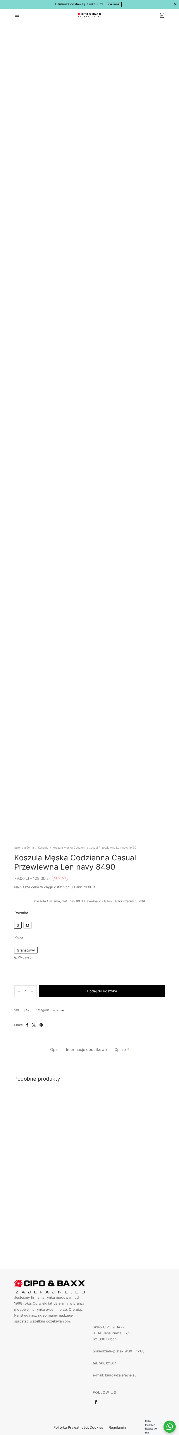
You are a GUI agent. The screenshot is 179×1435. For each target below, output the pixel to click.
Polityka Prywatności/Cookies (78, 1427)
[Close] (175, 4)
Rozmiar (21, 913)
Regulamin (117, 1427)
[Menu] (16, 15)
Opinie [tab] (121, 1049)
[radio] (18, 925)
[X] (34, 1025)
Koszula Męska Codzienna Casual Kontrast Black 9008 (142, 1156)
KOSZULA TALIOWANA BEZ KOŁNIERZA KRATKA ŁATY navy (89, 1148)
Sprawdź (113, 4)
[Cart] (162, 15)
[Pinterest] (41, 1025)
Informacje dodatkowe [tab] (86, 1049)
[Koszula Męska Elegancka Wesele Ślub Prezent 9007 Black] (37, 1201)
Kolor (19, 938)
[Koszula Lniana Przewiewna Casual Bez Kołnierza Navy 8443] (37, 1126)
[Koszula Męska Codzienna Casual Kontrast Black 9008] (142, 1126)
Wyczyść (24, 957)
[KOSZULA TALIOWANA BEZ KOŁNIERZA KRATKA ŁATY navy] (89, 1121)
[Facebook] (27, 1025)
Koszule (43, 847)
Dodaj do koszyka (102, 991)
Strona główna (24, 847)
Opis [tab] (54, 1049)
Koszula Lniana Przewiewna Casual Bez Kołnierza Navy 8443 (37, 1158)
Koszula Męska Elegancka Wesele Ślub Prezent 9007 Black (35, 1234)
